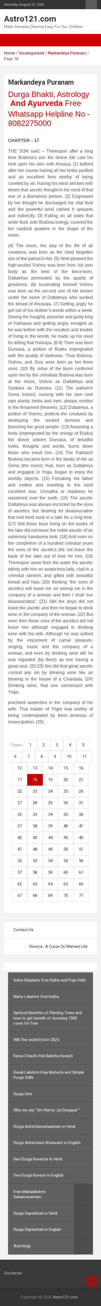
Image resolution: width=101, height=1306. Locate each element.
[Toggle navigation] (11, 40)
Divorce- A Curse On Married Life (58, 946)
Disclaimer (13, 1273)
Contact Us (23, 929)
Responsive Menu (91, 4)
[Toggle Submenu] (83, 1194)
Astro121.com (30, 18)
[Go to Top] (91, 1281)
